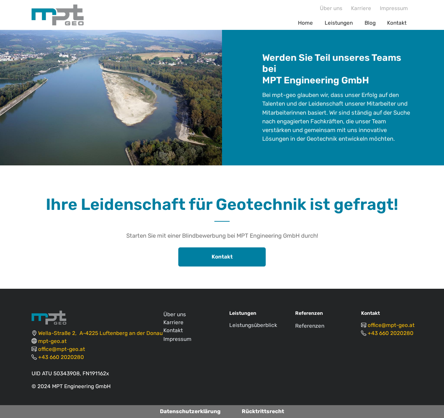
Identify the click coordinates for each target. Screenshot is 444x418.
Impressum (394, 8)
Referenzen (309, 326)
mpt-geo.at (52, 341)
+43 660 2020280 (61, 357)
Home (305, 23)
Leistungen (339, 23)
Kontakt (397, 23)
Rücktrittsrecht (263, 411)
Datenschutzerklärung (190, 411)
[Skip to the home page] (59, 15)
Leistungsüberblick (253, 325)
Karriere (361, 8)
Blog (370, 23)
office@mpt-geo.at (61, 349)
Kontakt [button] (222, 257)
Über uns (331, 8)
